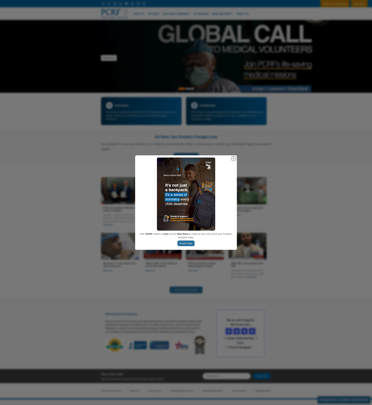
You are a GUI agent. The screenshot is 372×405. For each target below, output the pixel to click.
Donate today (186, 243)
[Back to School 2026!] (186, 194)
